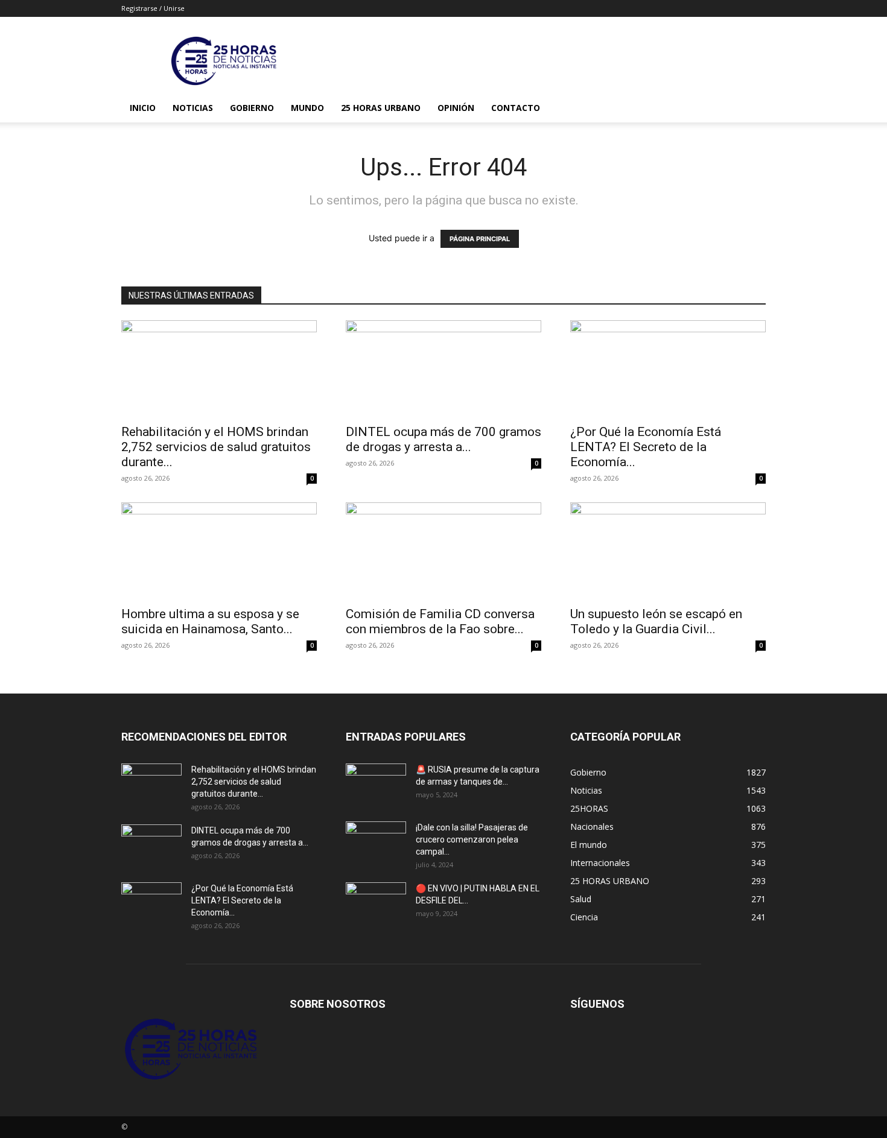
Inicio (143, 107)
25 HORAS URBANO (381, 107)
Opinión (455, 107)
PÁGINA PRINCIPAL (480, 239)
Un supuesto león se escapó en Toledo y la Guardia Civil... (656, 621)
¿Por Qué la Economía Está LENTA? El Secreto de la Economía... (645, 447)
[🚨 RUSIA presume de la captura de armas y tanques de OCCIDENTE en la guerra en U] (376, 784)
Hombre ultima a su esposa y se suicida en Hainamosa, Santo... (210, 621)
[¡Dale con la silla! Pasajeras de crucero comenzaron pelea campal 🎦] (376, 842)
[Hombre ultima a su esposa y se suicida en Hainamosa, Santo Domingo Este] (219, 550)
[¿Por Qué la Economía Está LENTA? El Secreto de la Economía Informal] (668, 368)
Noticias (193, 107)
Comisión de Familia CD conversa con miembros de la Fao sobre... (440, 621)
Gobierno (252, 107)
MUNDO (307, 107)
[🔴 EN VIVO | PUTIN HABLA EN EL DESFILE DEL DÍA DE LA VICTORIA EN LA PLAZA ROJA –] (376, 903)
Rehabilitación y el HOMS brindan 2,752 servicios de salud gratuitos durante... (216, 447)
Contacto (515, 107)
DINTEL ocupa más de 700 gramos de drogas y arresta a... (443, 439)
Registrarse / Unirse (153, 8)
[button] (751, 109)
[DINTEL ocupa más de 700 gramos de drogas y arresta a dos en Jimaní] (443, 368)
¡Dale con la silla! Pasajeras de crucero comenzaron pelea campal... (472, 839)
